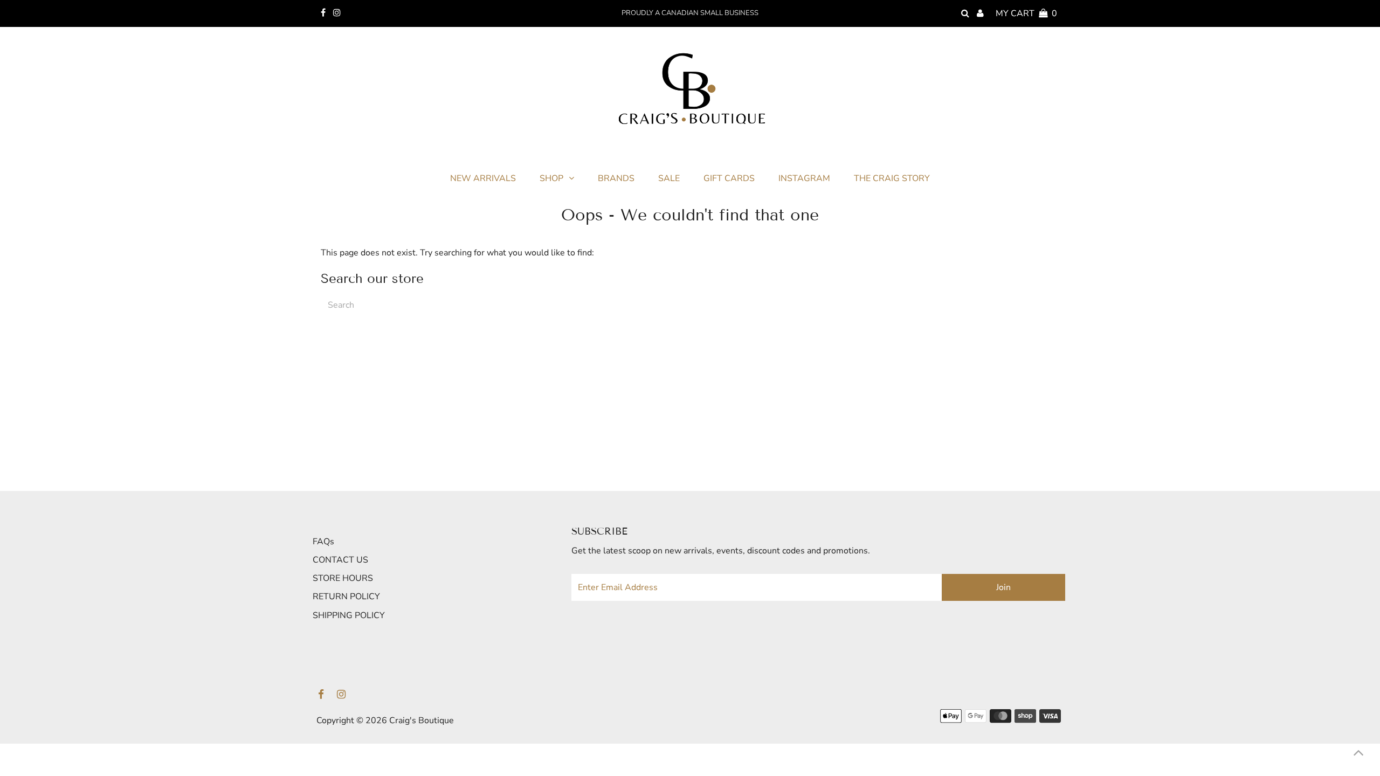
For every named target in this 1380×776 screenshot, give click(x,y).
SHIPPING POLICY (349, 615)
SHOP (551, 178)
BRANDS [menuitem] (616, 178)
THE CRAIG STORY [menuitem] (892, 178)
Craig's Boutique (421, 720)
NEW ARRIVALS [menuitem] (483, 178)
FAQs (323, 542)
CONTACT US (340, 560)
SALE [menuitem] (669, 178)
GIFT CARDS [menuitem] (729, 178)
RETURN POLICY (346, 596)
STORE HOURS (343, 578)
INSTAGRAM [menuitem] (804, 178)
